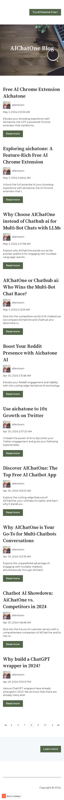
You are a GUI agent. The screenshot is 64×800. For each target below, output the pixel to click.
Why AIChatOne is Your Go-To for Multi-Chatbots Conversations (29, 534)
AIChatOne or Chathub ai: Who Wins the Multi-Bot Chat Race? (31, 287)
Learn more (50, 749)
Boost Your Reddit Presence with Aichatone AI (30, 353)
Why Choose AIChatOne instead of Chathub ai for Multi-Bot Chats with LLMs (32, 221)
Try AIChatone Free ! (45, 12)
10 (45, 725)
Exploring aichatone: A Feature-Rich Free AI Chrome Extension (28, 155)
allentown (18, 105)
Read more (13, 133)
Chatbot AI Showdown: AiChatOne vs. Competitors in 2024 (28, 600)
